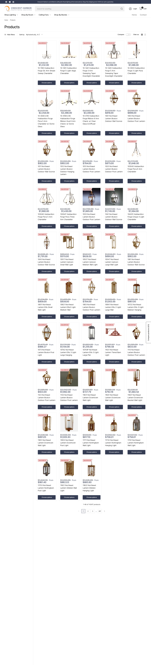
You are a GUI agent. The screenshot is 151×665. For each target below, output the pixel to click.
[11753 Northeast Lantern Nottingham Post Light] (47, 468)
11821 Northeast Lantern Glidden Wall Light (68, 488)
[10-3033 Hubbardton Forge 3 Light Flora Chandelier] (136, 51)
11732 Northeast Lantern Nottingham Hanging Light (113, 442)
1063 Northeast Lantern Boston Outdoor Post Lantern (91, 307)
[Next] (104, 511)
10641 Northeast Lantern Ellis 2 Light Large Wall (113, 307)
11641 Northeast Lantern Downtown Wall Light (112, 397)
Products (12, 20)
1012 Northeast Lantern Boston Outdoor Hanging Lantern (67, 170)
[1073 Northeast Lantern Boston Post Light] (47, 332)
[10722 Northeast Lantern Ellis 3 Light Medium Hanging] (136, 287)
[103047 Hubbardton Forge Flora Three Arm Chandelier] (69, 197)
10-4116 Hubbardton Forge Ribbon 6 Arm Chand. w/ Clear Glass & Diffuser (91, 120)
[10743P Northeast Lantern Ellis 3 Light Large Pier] (91, 332)
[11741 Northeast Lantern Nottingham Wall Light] (136, 423)
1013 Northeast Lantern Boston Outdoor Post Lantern (91, 169)
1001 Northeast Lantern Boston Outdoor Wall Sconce (113, 118)
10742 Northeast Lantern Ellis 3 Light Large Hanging (68, 352)
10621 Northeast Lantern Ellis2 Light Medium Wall (68, 307)
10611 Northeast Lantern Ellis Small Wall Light (45, 307)
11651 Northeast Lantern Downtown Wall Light (45, 442)
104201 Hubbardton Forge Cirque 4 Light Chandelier (136, 217)
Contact (143, 15)
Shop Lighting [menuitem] (10, 15)
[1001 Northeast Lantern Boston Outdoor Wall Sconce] (114, 98)
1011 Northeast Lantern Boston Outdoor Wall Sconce (46, 169)
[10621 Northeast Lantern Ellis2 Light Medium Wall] (69, 287)
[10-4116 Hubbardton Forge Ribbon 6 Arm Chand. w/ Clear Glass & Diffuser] (91, 98)
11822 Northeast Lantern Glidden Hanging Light (89, 488)
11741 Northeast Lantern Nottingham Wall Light (136, 442)
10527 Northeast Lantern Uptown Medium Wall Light (90, 262)
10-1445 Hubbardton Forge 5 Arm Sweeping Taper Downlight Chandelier (113, 72)
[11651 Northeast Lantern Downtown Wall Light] (47, 423)
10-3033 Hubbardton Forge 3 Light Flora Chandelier (136, 70)
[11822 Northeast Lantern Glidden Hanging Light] (91, 468)
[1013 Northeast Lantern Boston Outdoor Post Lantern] (91, 149)
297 (100, 511)
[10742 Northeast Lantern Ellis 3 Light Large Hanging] (69, 332)
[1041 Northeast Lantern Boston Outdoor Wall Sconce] (114, 197)
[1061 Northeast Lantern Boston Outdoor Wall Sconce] (136, 242)
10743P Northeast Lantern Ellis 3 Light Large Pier (90, 352)
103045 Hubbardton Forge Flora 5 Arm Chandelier (46, 217)
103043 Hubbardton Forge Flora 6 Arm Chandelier (136, 169)
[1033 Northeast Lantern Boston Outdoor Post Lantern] (91, 197)
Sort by (21, 34)
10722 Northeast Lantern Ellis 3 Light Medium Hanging (135, 307)
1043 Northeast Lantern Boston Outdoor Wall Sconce (46, 262)
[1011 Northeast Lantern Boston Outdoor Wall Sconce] (47, 149)
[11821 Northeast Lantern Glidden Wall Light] (69, 468)
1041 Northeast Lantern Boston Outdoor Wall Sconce (113, 217)
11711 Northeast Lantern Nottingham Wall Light (91, 442)
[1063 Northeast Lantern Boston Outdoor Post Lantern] (91, 287)
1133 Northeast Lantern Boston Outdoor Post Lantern (69, 397)
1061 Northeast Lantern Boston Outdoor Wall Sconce (136, 262)
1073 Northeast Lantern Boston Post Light (46, 352)
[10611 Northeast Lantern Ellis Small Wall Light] (47, 287)
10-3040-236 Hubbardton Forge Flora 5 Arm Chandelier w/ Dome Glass (46, 121)
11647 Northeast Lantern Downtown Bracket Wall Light (135, 397)
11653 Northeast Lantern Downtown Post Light (68, 442)
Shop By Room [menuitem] (27, 15)
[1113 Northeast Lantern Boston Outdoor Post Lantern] (136, 332)
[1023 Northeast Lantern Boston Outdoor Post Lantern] (114, 149)
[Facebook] (6, 2)
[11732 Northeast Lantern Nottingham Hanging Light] (114, 423)
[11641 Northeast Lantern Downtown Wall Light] (114, 377)
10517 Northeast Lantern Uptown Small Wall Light (66, 262)
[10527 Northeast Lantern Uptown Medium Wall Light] (91, 242)
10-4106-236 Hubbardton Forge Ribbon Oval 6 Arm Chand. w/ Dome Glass (68, 121)
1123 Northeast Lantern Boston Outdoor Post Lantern (46, 397)
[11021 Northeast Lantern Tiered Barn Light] (114, 332)
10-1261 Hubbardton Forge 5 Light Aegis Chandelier (68, 70)
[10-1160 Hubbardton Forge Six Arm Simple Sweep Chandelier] (47, 51)
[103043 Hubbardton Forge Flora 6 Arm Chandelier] (136, 149)
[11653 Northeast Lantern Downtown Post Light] (69, 423)
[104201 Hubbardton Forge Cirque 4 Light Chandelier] (136, 197)
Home (134, 15)
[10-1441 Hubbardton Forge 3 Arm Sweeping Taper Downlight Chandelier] (91, 51)
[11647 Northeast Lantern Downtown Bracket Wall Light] (136, 377)
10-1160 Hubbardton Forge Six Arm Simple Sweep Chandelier (46, 70)
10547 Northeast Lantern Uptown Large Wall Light (112, 262)
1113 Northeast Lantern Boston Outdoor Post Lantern (136, 352)
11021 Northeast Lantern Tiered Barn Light (113, 352)
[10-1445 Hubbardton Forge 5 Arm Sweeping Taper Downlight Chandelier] (114, 51)
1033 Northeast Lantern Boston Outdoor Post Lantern (91, 217)
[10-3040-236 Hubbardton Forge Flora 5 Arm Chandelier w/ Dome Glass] (47, 98)
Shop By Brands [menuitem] (60, 15)
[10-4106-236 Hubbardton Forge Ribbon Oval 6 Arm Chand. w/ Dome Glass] (69, 98)
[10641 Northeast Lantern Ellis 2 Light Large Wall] (114, 287)
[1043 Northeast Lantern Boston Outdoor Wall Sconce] (47, 242)
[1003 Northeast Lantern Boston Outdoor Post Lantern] (136, 98)
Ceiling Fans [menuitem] (44, 15)
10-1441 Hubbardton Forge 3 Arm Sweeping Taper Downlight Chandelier (91, 72)
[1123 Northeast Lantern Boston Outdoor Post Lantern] (47, 377)
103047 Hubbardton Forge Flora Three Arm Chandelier (68, 217)
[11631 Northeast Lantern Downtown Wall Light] (91, 377)
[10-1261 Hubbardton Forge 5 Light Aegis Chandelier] (69, 51)
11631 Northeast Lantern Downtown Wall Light (90, 397)
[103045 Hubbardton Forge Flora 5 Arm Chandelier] (47, 197)
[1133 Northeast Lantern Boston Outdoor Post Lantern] (69, 377)
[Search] (121, 8)
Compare (121, 34)
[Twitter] (9, 2)
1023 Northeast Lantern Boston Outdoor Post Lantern (114, 169)
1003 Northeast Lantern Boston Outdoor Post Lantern (136, 118)
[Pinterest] (13, 2)
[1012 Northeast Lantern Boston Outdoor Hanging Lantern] (69, 149)
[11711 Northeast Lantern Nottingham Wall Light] (91, 423)
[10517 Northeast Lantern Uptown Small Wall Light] (69, 242)
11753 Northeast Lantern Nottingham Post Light (46, 488)
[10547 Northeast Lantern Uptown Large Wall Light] (114, 242)
